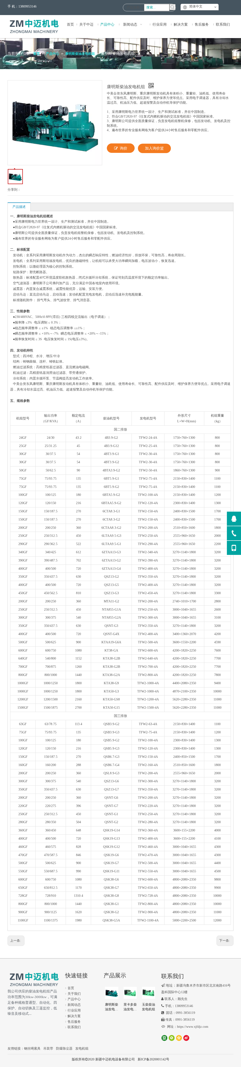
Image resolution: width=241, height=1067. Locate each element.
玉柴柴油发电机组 (148, 1007)
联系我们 (74, 1027)
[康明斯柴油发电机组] (111, 992)
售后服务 (74, 1022)
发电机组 (81, 1048)
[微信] (172, 1038)
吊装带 (48, 1048)
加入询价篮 (154, 148)
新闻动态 (74, 1005)
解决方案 (74, 1016)
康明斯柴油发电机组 (111, 1007)
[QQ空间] (179, 1038)
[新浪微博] (186, 1038)
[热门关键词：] (172, 7)
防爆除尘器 (64, 1048)
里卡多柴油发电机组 (130, 1007)
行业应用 (74, 1010)
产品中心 (74, 999)
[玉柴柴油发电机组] (148, 992)
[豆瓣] (164, 1038)
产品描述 (19, 207)
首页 (71, 988)
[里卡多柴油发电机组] (130, 992)
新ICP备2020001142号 (153, 1059)
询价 (123, 148)
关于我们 (74, 994)
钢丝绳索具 (32, 1048)
